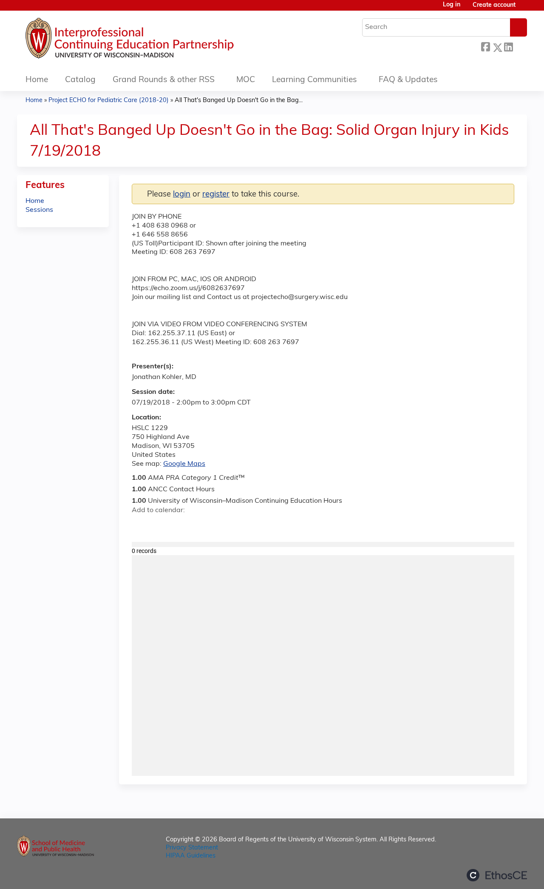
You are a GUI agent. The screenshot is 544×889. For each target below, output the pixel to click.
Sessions (39, 210)
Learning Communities (314, 80)
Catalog (80, 80)
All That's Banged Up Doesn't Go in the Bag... (239, 100)
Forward (520, 46)
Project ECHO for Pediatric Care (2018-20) (108, 100)
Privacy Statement (192, 848)
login (181, 195)
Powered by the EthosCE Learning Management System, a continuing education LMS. (497, 875)
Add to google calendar (140, 525)
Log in (451, 5)
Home (37, 80)
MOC (245, 80)
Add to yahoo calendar (159, 525)
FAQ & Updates (408, 80)
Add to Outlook (199, 525)
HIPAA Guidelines (190, 856)
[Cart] (524, 8)
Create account (494, 5)
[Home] (155, 40)
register (216, 195)
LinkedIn (508, 46)
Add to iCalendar (178, 524)
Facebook (485, 46)
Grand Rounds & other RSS (164, 80)
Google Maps (184, 464)
